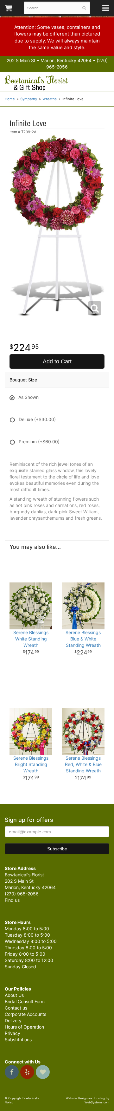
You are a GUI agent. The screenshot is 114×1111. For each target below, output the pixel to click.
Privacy (12, 1033)
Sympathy (28, 99)
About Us (14, 995)
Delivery (13, 1020)
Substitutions (18, 1039)
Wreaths (49, 99)
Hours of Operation (24, 1027)
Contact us (16, 1007)
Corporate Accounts (25, 1014)
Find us (12, 900)
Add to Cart (57, 361)
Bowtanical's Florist (36, 83)
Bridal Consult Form (25, 1001)
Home (10, 99)
